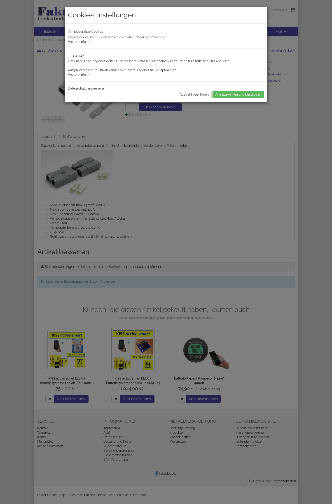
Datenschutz (77, 88)
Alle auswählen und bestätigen (238, 94)
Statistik (78, 55)
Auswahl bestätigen (194, 94)
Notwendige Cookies (87, 31)
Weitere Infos (78, 42)
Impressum (95, 88)
